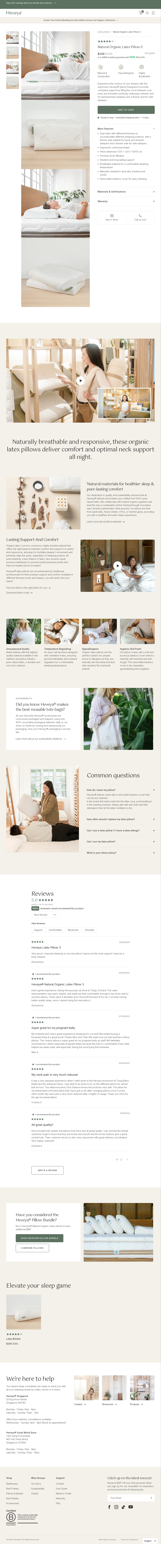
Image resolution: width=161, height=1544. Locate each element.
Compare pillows (32, 1248)
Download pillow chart (17, 592)
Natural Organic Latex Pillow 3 (127, 32)
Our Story (36, 1483)
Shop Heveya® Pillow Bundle (39, 1238)
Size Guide (61, 1488)
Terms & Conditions (129, 1539)
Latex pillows (104, 32)
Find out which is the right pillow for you (26, 587)
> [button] (127, 1159)
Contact (78, 1404)
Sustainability (37, 1488)
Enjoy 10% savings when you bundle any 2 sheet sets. (31, 3)
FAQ (58, 1503)
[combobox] (150, 1541)
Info (143, 57)
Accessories (12, 1503)
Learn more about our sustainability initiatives (39, 738)
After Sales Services (107, 1539)
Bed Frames (12, 1488)
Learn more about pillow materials (104, 521)
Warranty (60, 1498)
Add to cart (126, 110)
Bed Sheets (12, 1498)
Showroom (107, 1404)
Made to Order (63, 1493)
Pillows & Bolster (14, 1493)
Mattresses (12, 1483)
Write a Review (47, 1170)
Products (134, 1404)
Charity (34, 1493)
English (147, 1541)
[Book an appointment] (54, 1422)
